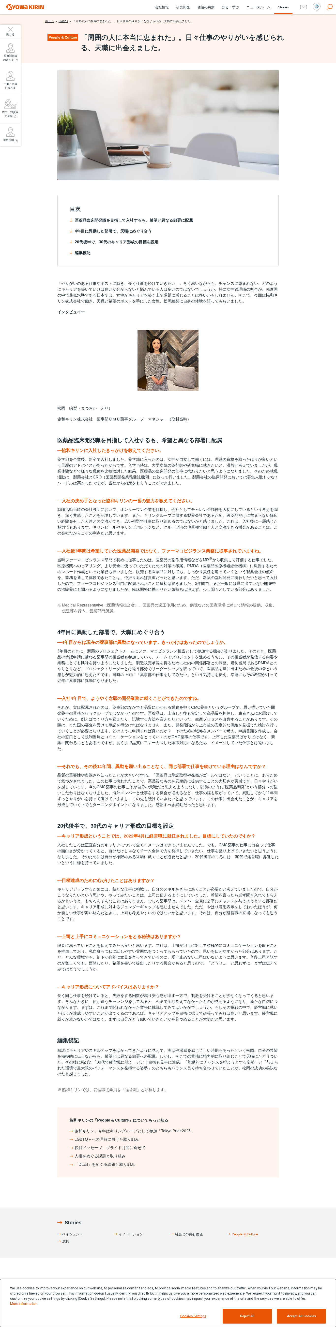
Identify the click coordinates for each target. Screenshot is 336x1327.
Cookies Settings (193, 1316)
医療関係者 (10, 57)
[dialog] (168, 1303)
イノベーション (131, 1234)
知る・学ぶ (230, 7)
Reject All (247, 1316)
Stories (283, 7)
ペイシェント (72, 1234)
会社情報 (162, 7)
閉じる (10, 34)
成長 (65, 1241)
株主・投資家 (10, 114)
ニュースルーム (258, 7)
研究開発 (183, 7)
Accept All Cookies (301, 1316)
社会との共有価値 (189, 1234)
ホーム (49, 21)
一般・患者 (10, 85)
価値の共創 (205, 7)
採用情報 (8, 139)
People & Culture (245, 1234)
